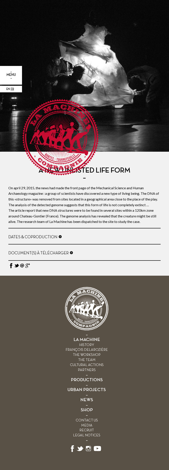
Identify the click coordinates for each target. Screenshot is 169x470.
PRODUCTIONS (87, 380)
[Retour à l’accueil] (87, 329)
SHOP (87, 410)
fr (12, 89)
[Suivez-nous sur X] (80, 451)
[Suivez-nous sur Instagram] (88, 451)
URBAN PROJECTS (87, 390)
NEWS (86, 400)
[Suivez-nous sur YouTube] (97, 451)
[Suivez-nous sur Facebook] (72, 451)
